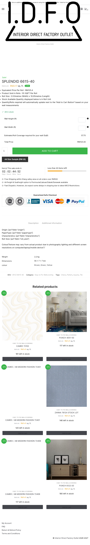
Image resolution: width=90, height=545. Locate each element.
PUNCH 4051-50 (66, 338)
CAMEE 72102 (22, 346)
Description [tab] (33, 223)
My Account (6, 523)
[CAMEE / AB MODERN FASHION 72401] (22, 389)
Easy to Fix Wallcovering (44, 275)
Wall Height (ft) (10, 119)
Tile (81, 275)
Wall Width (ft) (10, 127)
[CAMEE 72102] (22, 316)
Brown (37, 265)
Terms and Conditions (11, 533)
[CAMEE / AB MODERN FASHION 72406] (22, 463)
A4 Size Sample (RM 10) (15, 159)
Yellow (49, 265)
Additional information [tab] (52, 223)
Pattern (69, 275)
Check (63, 275)
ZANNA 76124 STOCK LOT (66, 412)
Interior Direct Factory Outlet (67, 538)
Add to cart (50, 151)
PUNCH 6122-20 (66, 485)
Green (43, 265)
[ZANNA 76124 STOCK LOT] (66, 386)
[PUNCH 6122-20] (66, 459)
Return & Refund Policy (11, 530)
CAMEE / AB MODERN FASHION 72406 (22, 494)
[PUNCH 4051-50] (66, 312)
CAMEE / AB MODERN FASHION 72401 (22, 420)
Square (76, 275)
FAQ (3, 526)
